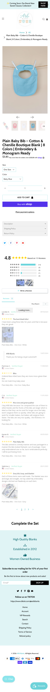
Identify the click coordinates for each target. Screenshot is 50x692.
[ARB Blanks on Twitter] (18, 591)
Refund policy (25, 636)
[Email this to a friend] (23, 243)
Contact (25, 623)
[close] (47, 4)
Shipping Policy (25, 628)
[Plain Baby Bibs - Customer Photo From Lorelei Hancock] (20, 282)
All (29, 33)
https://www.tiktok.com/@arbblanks (25, 601)
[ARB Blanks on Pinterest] (25, 591)
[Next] (32, 117)
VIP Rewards (25, 615)
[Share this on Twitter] (4, 243)
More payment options (25, 212)
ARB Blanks (21, 653)
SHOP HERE (43, 4)
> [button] (33, 509)
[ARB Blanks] (25, 19)
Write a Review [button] (26, 291)
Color (4, 174)
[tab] (24, 223)
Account (25, 611)
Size (4, 165)
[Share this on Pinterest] (17, 243)
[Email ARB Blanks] (32, 591)
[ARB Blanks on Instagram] (28, 591)
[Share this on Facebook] (10, 243)
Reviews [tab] (6, 298)
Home (22, 33)
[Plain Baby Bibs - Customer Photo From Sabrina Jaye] (29, 282)
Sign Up (39, 583)
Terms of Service (25, 632)
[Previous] (18, 117)
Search (25, 619)
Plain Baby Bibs (7, 345)
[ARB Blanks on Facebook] (21, 591)
